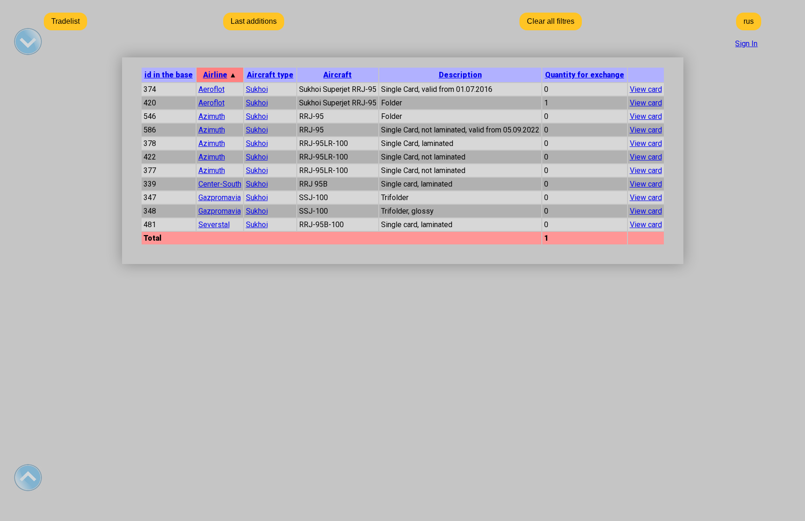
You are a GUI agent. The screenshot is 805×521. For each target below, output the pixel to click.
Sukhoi (257, 89)
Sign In (746, 43)
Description (460, 74)
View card (646, 89)
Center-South (219, 184)
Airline (215, 74)
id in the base (168, 74)
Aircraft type (270, 74)
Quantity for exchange (584, 74)
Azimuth (211, 116)
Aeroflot (211, 89)
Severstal (214, 224)
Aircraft (337, 74)
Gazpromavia (219, 197)
